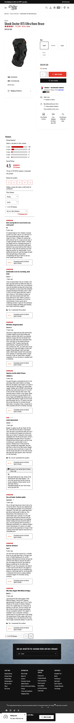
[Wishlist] (61, 8)
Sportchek (57, 681)
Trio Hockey (57, 689)
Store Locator (41, 683)
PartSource (57, 679)
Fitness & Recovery (14, 14)
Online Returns (25, 683)
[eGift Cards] (54, 8)
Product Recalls (42, 678)
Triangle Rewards (58, 686)
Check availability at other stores (51, 109)
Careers (23, 679)
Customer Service (25, 681)
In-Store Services (42, 688)
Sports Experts (58, 683)
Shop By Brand (8, 674)
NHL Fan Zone (8, 683)
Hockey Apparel (8, 681)
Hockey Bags (8, 679)
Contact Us (41, 676)
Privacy (23, 689)
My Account (66, 2)
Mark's (56, 676)
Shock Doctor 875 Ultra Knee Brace (28, 14)
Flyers (6, 686)
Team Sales (41, 691)
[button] (6, 8)
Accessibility (41, 686)
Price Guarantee (42, 681)
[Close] (25, 714)
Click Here (28, 2)
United (6, 20)
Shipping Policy (25, 694)
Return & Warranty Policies (28, 686)
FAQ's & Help (24, 674)
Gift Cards (7, 689)
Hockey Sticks (8, 676)
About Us (23, 676)
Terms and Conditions (26, 691)
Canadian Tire (57, 674)
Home (7, 14)
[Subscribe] (55, 654)
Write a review (26, 26)
